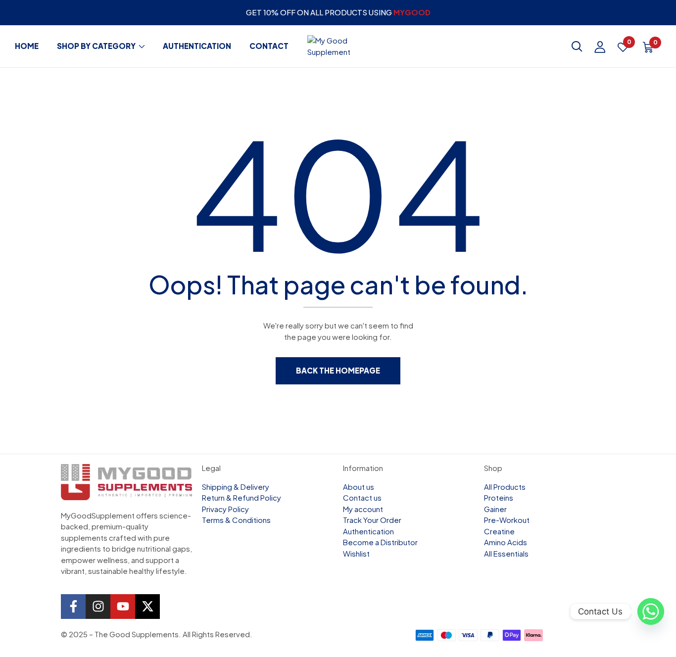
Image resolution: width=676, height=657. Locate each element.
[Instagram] (98, 606)
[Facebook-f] (73, 606)
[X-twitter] (147, 606)
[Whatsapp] (648, 611)
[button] (648, 48)
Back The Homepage (338, 370)
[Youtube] (122, 606)
